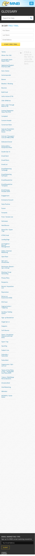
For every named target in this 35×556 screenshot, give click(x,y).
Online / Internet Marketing (6, 251)
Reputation (5, 292)
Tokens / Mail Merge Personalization (7, 378)
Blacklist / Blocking (7, 84)
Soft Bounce (5, 330)
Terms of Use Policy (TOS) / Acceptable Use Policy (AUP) (7, 371)
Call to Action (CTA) (7, 96)
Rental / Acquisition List (7, 287)
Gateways (4, 221)
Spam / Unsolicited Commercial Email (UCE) (7, 336)
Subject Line (5, 350)
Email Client (5, 156)
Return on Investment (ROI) (6, 297)
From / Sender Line (7, 217)
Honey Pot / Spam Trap (7, 230)
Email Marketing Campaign (6, 169)
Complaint (4, 116)
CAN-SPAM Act (6, 100)
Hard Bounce (5, 225)
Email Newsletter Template (6, 185)
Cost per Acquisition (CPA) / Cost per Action (7, 130)
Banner (3, 79)
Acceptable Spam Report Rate (6, 60)
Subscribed (4, 360)
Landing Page (5, 239)
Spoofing (4, 346)
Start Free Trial (10, 44)
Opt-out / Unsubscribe (5, 261)
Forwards (4, 213)
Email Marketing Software (6, 175)
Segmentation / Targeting (6, 307)
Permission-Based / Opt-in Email (7, 267)
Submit (5, 547)
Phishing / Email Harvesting (6, 273)
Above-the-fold (6, 55)
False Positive (5, 204)
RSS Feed (4, 302)
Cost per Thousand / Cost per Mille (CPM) (7, 137)
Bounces (4, 88)
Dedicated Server (6, 142)
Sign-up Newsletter (7, 318)
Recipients (4, 282)
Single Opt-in (5, 322)
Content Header (6, 120)
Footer (3, 208)
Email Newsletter (6, 180)
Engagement (5, 196)
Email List (4, 164)
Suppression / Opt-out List (7, 365)
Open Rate (4, 256)
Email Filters (5, 160)
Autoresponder (6, 75)
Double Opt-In (5, 152)
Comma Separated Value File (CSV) (7, 111)
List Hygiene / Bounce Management (5, 245)
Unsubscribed (5, 383)
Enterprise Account (7, 200)
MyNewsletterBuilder (11, 3)
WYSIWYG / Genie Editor (6, 396)
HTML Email (5, 235)
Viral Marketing (6, 387)
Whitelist (4, 391)
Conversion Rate (6, 125)
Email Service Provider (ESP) (5, 191)
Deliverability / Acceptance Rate (6, 147)
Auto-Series (5, 71)
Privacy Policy (5, 278)
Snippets (4, 326)
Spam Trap (4, 342)
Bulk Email (4, 92)
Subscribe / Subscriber (4, 355)
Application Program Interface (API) (7, 66)
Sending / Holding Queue (6, 312)
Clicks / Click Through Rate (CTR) (7, 105)
